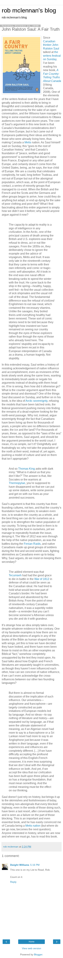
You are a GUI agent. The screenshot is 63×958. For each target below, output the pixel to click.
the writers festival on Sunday (52, 56)
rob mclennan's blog (29, 10)
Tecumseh (15, 575)
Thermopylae (17, 483)
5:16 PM (35, 864)
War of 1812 (42, 579)
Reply (13, 881)
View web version (31, 948)
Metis (27, 142)
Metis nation (33, 825)
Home (31, 941)
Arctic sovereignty (36, 400)
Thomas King (27, 468)
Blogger (38, 954)
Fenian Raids (32, 543)
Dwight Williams (19, 864)
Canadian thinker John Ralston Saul (51, 45)
